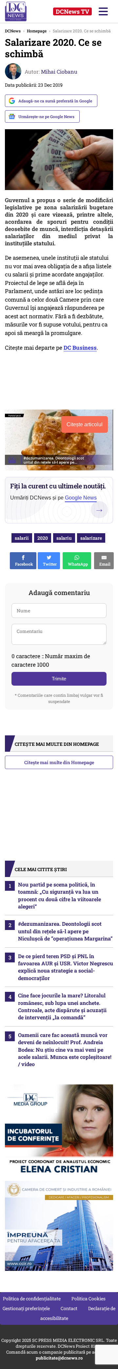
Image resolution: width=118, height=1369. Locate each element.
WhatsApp (77, 564)
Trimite (59, 678)
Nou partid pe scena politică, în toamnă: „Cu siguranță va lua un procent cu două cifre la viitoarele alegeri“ (59, 895)
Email (103, 564)
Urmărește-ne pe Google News (46, 116)
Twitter (49, 564)
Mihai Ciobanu (59, 71)
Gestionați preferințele (26, 1308)
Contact (69, 1308)
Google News (81, 497)
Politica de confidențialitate (32, 1298)
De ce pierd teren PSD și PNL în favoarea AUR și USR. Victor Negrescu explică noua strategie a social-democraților (65, 967)
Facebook (23, 564)
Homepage (37, 30)
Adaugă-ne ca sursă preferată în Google (55, 100)
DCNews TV (72, 11)
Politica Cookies (88, 1298)
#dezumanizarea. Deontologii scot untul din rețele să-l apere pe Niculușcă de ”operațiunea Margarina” (65, 931)
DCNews (22, 11)
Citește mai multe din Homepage (59, 762)
